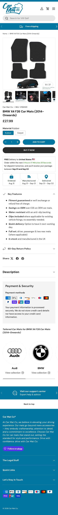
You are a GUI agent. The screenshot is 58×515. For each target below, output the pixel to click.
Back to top (29, 404)
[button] (48, 9)
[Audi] (14, 352)
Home (5, 34)
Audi (14, 368)
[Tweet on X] (12, 258)
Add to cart (39, 142)
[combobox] (29, 18)
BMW (41, 368)
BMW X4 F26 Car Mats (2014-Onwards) (24, 34)
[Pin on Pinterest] (22, 258)
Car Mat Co (8, 107)
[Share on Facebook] (17, 258)
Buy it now (29, 150)
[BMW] (40, 352)
